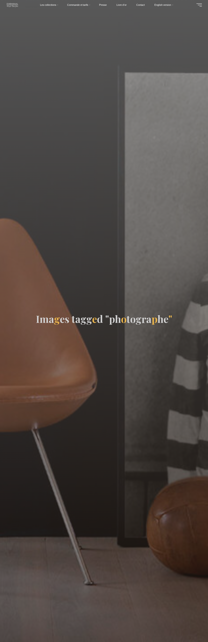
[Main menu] (199, 5)
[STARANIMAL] (12, 5)
